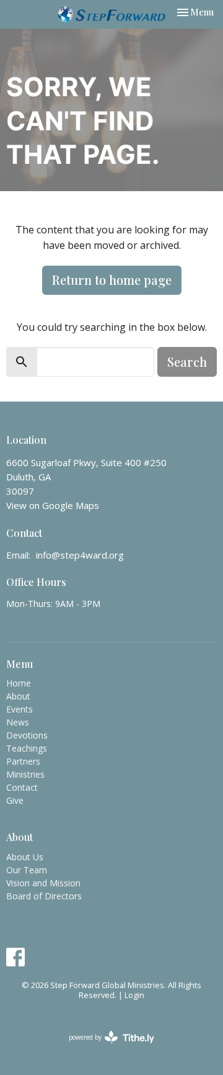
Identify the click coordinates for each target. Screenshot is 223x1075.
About (18, 696)
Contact (22, 787)
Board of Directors (44, 896)
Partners (23, 761)
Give (15, 800)
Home (18, 683)
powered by (105, 1048)
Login (134, 995)
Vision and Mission (43, 883)
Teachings (26, 748)
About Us (24, 857)
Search (187, 361)
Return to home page (112, 279)
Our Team (26, 870)
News (17, 722)
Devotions (27, 735)
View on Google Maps (52, 505)
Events (19, 709)
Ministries (25, 774)
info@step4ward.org (80, 555)
